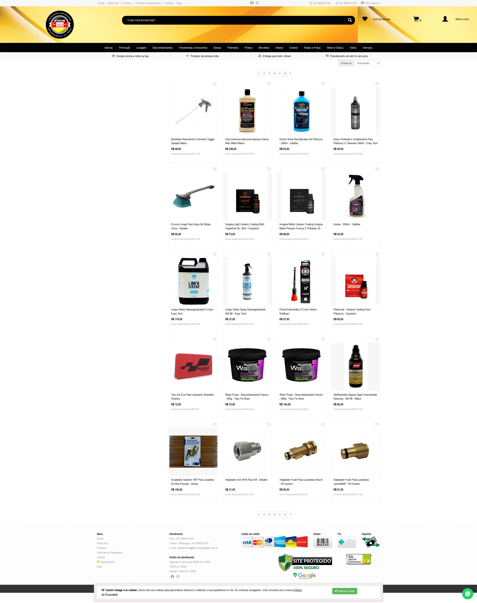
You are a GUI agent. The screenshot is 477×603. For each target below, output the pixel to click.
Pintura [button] (248, 47)
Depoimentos (107, 561)
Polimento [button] (233, 47)
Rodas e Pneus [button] (312, 47)
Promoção (124, 47)
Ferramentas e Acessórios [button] (193, 47)
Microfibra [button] (264, 47)
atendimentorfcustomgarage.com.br (198, 547)
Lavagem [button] (141, 47)
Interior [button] (279, 47)
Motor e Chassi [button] (335, 47)
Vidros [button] (353, 47)
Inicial (101, 3)
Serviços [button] (367, 47)
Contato (169, 3)
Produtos (127, 3)
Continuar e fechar (346, 591)
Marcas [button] (109, 47)
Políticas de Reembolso (148, 3)
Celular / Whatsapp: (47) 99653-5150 (189, 543)
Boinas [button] (217, 47)
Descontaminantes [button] (163, 47)
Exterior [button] (293, 47)
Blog (179, 3)
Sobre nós (113, 3)
